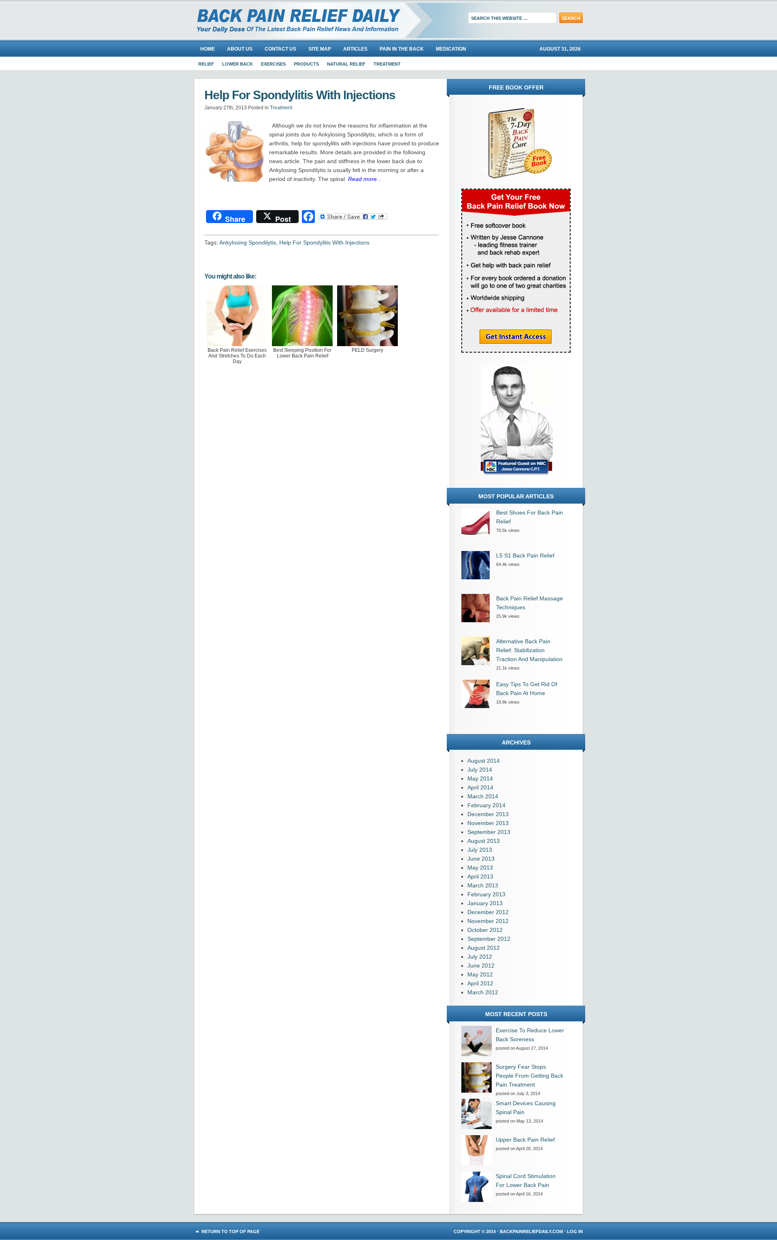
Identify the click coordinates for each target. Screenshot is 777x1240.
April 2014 (480, 787)
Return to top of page (230, 1231)
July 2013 (479, 850)
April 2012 (480, 983)
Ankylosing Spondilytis (247, 242)
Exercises (273, 64)
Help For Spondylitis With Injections (324, 242)
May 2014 (480, 778)
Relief (206, 64)
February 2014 (486, 805)
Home (207, 49)
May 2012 (480, 974)
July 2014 (479, 769)
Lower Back (237, 64)
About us (240, 49)
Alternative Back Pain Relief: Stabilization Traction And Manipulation (529, 650)
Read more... (365, 179)
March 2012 (482, 992)
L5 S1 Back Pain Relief (525, 555)
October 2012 (485, 930)
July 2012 (479, 956)
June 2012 (481, 965)
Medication (451, 49)
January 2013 (485, 903)
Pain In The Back (402, 49)
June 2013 (481, 858)
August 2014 (483, 760)
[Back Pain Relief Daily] (285, 20)
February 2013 (486, 894)
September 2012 (488, 939)
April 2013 (480, 876)
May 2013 (480, 867)
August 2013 (483, 841)
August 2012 (483, 947)
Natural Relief (346, 64)
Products (306, 64)
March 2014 (482, 796)
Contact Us (280, 49)
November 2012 (488, 921)
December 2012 (488, 912)
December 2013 (488, 814)
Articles (355, 49)
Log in (575, 1231)
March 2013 (482, 885)
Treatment (387, 64)
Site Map (319, 49)
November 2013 (488, 823)
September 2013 (488, 832)
